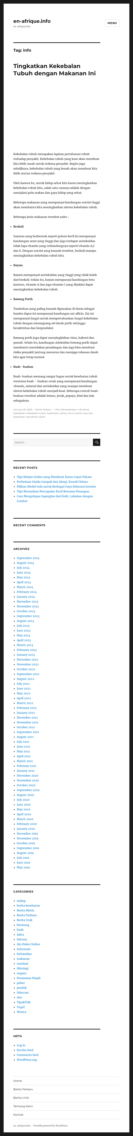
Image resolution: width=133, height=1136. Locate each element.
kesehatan (53, 413)
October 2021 (26, 727)
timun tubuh (75, 413)
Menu (112, 23)
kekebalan (19, 413)
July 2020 (23, 799)
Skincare (23, 992)
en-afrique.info (32, 21)
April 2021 (23, 756)
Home (17, 1080)
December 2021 (27, 717)
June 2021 (23, 746)
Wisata (21, 1012)
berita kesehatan (28, 905)
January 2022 (26, 712)
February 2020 (27, 824)
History (22, 939)
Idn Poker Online (28, 944)
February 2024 (27, 592)
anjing (21, 900)
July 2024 (23, 567)
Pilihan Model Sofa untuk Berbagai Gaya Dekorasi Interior (56, 486)
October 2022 (26, 669)
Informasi (23, 949)
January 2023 (26, 654)
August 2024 (25, 563)
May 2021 (23, 751)
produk (22, 987)
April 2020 (24, 814)
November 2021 (27, 722)
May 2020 (23, 809)
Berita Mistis (25, 910)
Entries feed (25, 1050)
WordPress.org (27, 1059)
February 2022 (27, 708)
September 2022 (28, 674)
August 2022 (25, 679)
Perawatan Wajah (29, 978)
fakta (20, 934)
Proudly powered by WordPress (50, 1125)
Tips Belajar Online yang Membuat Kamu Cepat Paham (54, 477)
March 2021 (25, 761)
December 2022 (27, 659)
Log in (21, 1045)
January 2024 (26, 596)
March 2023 (25, 645)
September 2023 (28, 616)
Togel (21, 1007)
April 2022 (24, 698)
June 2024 (24, 572)
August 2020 (25, 795)
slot (19, 997)
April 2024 (24, 582)
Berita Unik (24, 920)
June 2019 (23, 862)
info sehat (83, 409)
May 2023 (23, 635)
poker (21, 983)
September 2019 (28, 848)
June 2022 (24, 688)
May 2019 (23, 867)
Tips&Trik (23, 1002)
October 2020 (26, 785)
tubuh (41, 416)
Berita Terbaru (44, 409)
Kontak (18, 1114)
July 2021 (23, 741)
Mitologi (23, 968)
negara (21, 973)
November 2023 (28, 606)
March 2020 (25, 819)
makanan (23, 958)
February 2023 (27, 650)
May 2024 (23, 577)
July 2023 (23, 625)
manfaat (22, 963)
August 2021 (25, 737)
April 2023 (24, 640)
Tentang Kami (23, 1106)
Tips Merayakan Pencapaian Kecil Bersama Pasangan (53, 491)
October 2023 (26, 611)
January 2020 (26, 828)
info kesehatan (68, 409)
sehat (63, 413)
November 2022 (28, 664)
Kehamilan (24, 954)
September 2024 (28, 558)
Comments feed (27, 1055)
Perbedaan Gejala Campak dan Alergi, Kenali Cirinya (52, 481)
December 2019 (27, 833)
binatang (23, 925)
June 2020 (24, 804)
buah (20, 929)
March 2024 (25, 587)
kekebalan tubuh (36, 413)
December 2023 (27, 601)
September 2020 (28, 790)
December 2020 (27, 775)
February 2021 (26, 766)
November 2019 (27, 838)
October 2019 (26, 843)
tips (85, 413)
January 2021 (25, 770)
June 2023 (23, 630)
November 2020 (28, 780)
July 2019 (23, 857)
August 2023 (25, 621)
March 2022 (25, 703)
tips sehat (31, 416)
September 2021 (28, 732)
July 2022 (23, 683)
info (57, 409)
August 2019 (25, 853)
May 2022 (23, 693)
